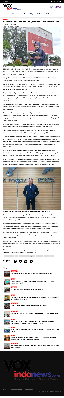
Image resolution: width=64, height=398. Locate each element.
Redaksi (5, 389)
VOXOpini (31, 14)
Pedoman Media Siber (16, 389)
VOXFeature (40, 14)
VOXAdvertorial (15, 14)
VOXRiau (24, 14)
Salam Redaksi (29, 389)
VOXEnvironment (50, 14)
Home (6, 14)
